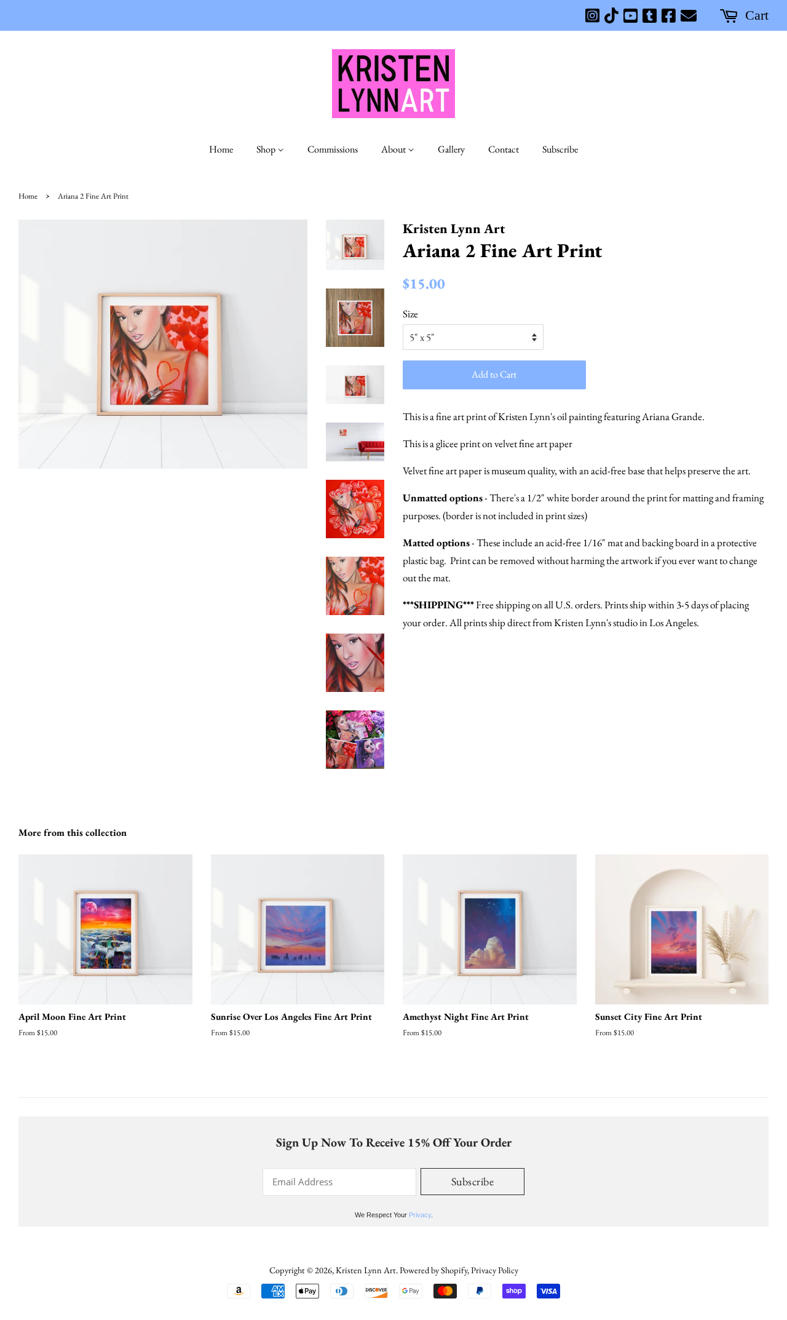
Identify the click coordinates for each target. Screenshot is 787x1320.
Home (221, 149)
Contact (503, 149)
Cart (757, 15)
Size (410, 313)
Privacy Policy (494, 1270)
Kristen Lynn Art (366, 1270)
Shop (266, 149)
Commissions (332, 149)
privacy (420, 1215)
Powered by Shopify (433, 1270)
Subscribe (560, 149)
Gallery (451, 149)
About (394, 149)
